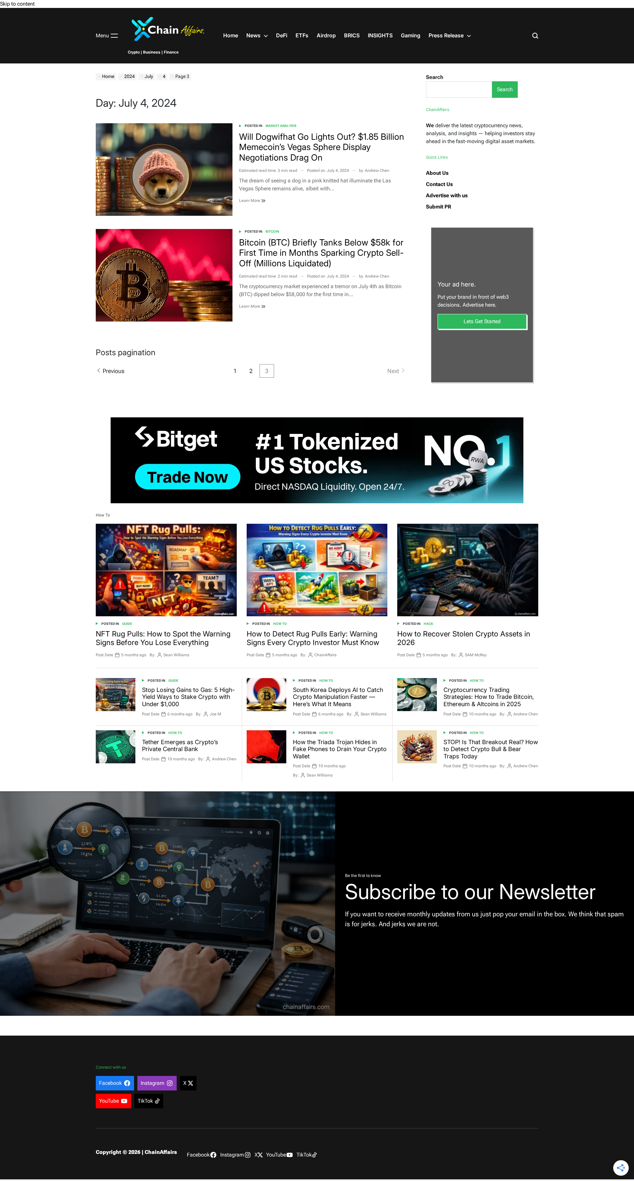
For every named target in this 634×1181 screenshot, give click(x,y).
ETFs (302, 35)
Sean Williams (176, 655)
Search (434, 77)
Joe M (215, 714)
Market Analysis (281, 126)
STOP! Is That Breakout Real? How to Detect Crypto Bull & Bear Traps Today (490, 749)
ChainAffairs (325, 655)
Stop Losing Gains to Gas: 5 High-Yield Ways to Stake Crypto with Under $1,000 (188, 696)
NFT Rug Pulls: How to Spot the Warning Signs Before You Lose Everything (163, 638)
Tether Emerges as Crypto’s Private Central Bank (180, 746)
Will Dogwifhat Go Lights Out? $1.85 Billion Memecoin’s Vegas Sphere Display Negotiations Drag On (321, 147)
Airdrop (326, 35)
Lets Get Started (482, 321)
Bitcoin (272, 231)
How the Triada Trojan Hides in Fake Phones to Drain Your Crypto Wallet (340, 749)
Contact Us (439, 184)
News (253, 35)
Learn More (250, 200)
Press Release (446, 35)
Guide (127, 624)
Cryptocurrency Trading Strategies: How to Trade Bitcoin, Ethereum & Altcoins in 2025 (488, 696)
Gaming (410, 35)
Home (230, 35)
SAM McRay (476, 655)
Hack (428, 624)
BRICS (352, 35)
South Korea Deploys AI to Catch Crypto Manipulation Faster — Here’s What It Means (338, 696)
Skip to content (17, 4)
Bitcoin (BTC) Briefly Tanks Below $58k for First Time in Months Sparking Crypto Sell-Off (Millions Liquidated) (321, 252)
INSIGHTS (380, 35)
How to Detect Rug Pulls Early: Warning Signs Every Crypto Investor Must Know (313, 638)
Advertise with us (447, 195)
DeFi (281, 35)
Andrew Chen (377, 170)
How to (280, 624)
